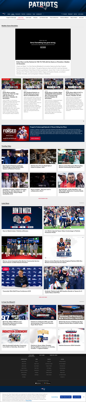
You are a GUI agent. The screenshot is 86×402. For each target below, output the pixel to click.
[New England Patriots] (43, 389)
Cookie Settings (54, 396)
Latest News (24, 361)
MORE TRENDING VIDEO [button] (43, 198)
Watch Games (48, 374)
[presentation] (83, 121)
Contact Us (62, 376)
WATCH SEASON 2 (35, 138)
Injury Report (36, 365)
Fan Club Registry (62, 363)
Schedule (36, 372)
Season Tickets (49, 365)
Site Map (23, 376)
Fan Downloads (62, 368)
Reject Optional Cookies (66, 396)
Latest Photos (23, 368)
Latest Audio (24, 365)
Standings (36, 374)
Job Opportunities (62, 374)
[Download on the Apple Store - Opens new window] (38, 383)
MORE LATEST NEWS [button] (43, 297)
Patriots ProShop (62, 361)
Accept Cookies (77, 396)
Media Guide (62, 372)
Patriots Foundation (23, 370)
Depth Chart (36, 363)
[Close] (83, 396)
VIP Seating (49, 368)
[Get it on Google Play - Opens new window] (47, 383)
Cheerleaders (24, 374)
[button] (43, 47)
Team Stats (36, 368)
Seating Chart (48, 370)
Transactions (36, 370)
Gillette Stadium (49, 372)
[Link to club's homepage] (3, 14)
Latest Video (24, 363)
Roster (36, 361)
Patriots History (24, 372)
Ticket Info (49, 361)
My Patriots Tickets (49, 363)
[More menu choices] (43, 14)
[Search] (62, 14)
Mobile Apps (62, 370)
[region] (43, 397)
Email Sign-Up (62, 365)
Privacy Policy (29, 400)
